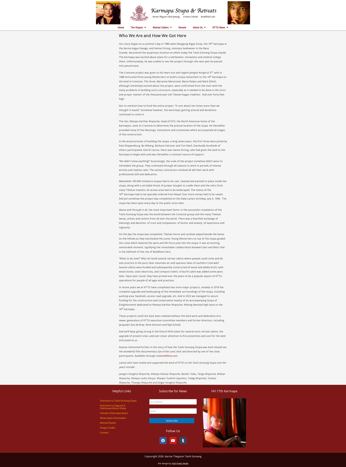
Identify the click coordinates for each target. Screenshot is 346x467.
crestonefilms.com (166, 355)
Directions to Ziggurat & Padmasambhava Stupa (113, 407)
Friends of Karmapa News (114, 413)
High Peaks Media (180, 463)
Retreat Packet (108, 422)
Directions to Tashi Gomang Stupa (118, 400)
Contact (104, 432)
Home (121, 27)
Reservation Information (113, 418)
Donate (182, 27)
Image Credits (107, 427)
